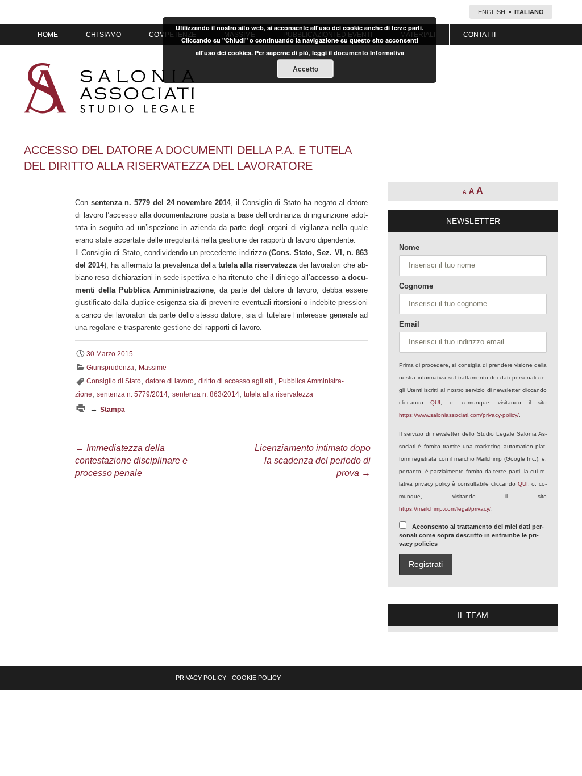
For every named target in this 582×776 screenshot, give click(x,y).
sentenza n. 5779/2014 (132, 394)
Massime (153, 368)
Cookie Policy (256, 677)
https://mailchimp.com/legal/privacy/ (445, 509)
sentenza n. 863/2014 (205, 394)
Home (48, 35)
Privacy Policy (201, 677)
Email (409, 324)
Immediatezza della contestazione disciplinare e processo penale (131, 460)
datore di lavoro (170, 381)
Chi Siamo (103, 35)
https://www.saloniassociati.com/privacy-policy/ (459, 415)
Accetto (305, 69)
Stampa (112, 410)
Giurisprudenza (110, 368)
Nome (409, 247)
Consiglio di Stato (113, 381)
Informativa (387, 52)
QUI (435, 402)
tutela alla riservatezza (278, 394)
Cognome (416, 286)
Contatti (479, 35)
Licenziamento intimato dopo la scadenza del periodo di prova (313, 460)
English (491, 12)
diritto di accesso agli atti (236, 381)
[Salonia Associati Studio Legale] (109, 88)
